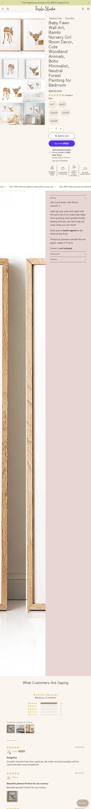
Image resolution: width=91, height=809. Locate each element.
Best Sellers (69, 18)
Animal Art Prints (55, 18)
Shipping (53, 259)
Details (53, 198)
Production (55, 254)
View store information (60, 161)
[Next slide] (88, 2)
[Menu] (2, 9)
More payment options (61, 150)
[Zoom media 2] (11, 69)
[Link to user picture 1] (12, 796)
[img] (13, 747)
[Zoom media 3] (34, 69)
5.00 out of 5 (52, 694)
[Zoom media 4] (11, 91)
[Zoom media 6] (11, 114)
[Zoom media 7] (34, 114)
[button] (55, 95)
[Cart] (88, 8)
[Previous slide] (2, 2)
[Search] (7, 8)
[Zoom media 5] (34, 91)
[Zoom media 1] (22, 34)
